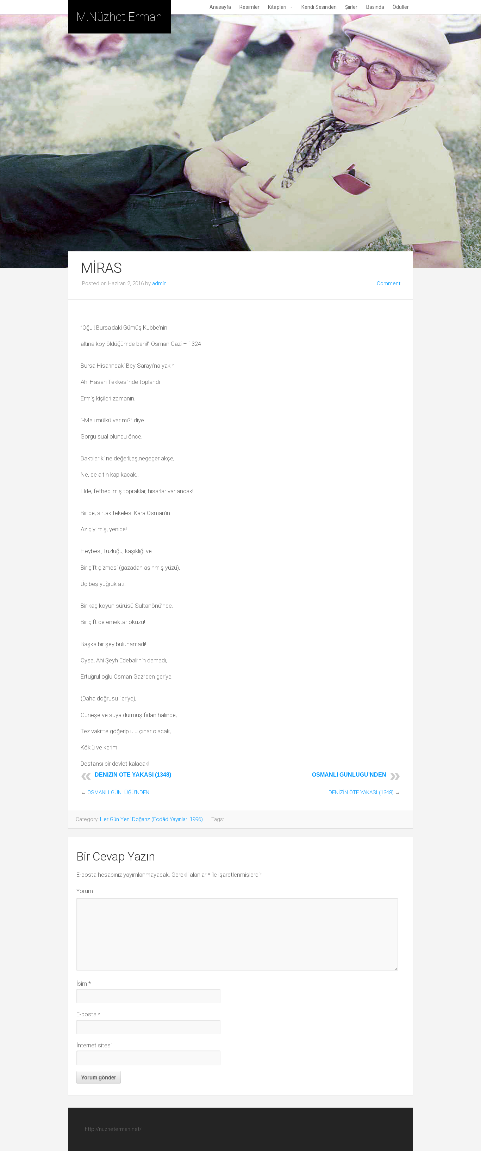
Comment (388, 283)
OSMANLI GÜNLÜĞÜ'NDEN (349, 775)
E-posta (88, 1014)
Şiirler (351, 7)
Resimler (249, 7)
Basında (375, 7)
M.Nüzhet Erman (119, 17)
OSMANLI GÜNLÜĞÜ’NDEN (118, 792)
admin (159, 283)
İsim (83, 983)
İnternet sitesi (94, 1045)
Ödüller (401, 7)
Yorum (84, 890)
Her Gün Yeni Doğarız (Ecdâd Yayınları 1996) (151, 819)
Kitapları (277, 7)
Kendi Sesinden (318, 7)
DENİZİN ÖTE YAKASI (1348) (133, 775)
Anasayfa (220, 7)
